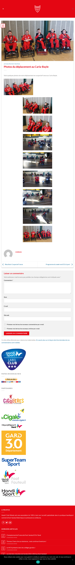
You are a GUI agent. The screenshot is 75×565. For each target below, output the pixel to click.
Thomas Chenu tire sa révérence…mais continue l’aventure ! (26, 541)
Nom (5, 297)
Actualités (7, 63)
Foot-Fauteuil (15, 63)
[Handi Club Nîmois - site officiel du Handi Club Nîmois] (37, 9)
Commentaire (8, 280)
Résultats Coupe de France (14, 264)
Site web (6, 315)
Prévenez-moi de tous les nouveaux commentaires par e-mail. (25, 324)
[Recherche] (73, 9)
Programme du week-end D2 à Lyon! (58, 264)
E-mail (6, 306)
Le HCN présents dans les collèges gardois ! (21, 547)
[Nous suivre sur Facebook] (3, 522)
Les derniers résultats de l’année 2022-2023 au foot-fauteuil (27, 554)
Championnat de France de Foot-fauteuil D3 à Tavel (24, 535)
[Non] (73, 560)
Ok (38, 562)
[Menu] (3, 9)
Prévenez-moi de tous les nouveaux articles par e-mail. (23, 328)
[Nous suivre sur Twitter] (6, 522)
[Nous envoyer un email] (10, 522)
